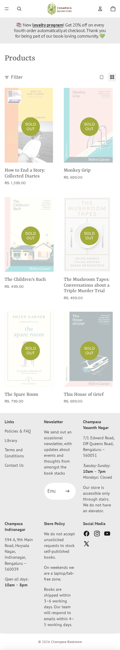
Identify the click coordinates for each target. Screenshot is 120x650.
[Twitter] (86, 543)
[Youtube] (107, 533)
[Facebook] (86, 533)
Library (11, 440)
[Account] (100, 8)
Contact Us (14, 465)
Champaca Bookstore (66, 641)
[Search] (19, 8)
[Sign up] (67, 491)
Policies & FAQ (18, 431)
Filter (17, 77)
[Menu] (6, 8)
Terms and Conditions (14, 452)
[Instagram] (96, 533)
